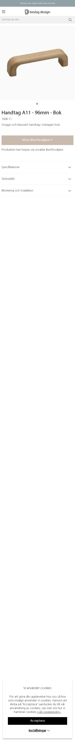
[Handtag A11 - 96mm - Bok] (37, 104)
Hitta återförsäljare (36, 140)
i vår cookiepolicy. (49, 712)
